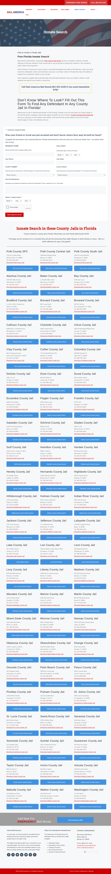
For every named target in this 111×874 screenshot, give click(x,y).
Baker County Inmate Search (56, 293)
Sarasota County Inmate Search (90, 733)
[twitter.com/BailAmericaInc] (17, 854)
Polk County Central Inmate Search (56, 268)
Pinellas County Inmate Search (22, 709)
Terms (71, 871)
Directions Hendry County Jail (16, 483)
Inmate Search (80, 9)
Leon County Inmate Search (90, 562)
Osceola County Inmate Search (22, 684)
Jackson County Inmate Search (22, 537)
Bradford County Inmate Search (22, 317)
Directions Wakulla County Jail (17, 801)
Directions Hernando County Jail (51, 483)
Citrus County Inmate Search (90, 342)
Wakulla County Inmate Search (22, 806)
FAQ (27, 15)
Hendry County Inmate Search (22, 488)
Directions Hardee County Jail (84, 458)
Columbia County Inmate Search (90, 366)
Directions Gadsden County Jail (17, 434)
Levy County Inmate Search (22, 586)
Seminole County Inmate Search (22, 757)
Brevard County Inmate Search (56, 317)
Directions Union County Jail (49, 776)
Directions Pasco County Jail (83, 678)
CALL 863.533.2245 (98, 3)
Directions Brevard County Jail (50, 311)
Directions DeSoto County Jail (16, 385)
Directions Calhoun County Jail (17, 336)
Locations (41, 9)
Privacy (76, 871)
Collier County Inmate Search (56, 366)
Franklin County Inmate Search (90, 415)
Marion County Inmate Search (56, 611)
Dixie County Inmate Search (56, 390)
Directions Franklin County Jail (84, 409)
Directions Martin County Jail (83, 605)
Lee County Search (56, 562)
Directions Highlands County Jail (85, 483)
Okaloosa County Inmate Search (22, 660)
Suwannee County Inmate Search (90, 757)
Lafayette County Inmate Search (90, 537)
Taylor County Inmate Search (22, 782)
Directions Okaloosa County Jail (17, 654)
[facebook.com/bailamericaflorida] (8, 854)
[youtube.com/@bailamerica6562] (13, 854)
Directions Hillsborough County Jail (18, 507)
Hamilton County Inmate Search (56, 464)
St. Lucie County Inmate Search (22, 733)
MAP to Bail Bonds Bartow (85, 847)
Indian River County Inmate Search (90, 513)
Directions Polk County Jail (15, 262)
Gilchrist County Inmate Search (56, 439)
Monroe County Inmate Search (56, 635)
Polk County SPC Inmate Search (22, 268)
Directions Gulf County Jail (15, 458)
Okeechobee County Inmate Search (56, 660)
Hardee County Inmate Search (90, 464)
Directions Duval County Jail (83, 385)
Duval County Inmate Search (90, 390)
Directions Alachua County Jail (17, 287)
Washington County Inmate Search (90, 806)
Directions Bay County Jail (82, 287)
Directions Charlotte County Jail (50, 336)
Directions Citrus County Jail (83, 336)
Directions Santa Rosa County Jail (51, 727)
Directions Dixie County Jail (49, 385)
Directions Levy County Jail (15, 580)
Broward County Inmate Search (90, 317)
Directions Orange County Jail (84, 654)
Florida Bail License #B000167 (86, 845)
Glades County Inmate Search (90, 439)
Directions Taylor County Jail (16, 776)
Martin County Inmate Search (90, 611)
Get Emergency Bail (75, 820)
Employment (83, 871)
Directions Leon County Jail (83, 556)
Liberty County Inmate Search (56, 586)
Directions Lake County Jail (16, 556)
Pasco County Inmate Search (90, 684)
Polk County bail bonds (52, 61)
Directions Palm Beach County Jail (51, 678)
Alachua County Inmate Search (22, 293)
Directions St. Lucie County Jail (17, 727)
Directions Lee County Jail (49, 556)
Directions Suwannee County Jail (85, 752)
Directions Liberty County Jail (50, 580)
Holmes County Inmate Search (56, 513)
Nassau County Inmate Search (90, 635)
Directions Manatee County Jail (17, 605)
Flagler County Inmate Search (56, 415)
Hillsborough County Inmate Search (22, 513)
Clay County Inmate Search (22, 366)
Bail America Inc (25, 871)
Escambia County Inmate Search (22, 415)
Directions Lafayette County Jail (84, 532)
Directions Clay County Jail (15, 360)
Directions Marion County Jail (50, 605)
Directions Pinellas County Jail (17, 703)
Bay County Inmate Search (90, 293)
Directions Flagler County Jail (50, 409)
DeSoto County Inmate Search (22, 390)
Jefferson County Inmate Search (56, 537)
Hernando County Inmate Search (56, 488)
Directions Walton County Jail (50, 801)
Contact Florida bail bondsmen (82, 115)
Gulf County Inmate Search (22, 464)
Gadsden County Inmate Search (22, 439)
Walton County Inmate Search (56, 806)
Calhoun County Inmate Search (22, 342)
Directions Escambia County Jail (17, 409)
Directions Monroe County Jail (50, 629)
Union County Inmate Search (56, 782)
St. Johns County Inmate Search (90, 709)
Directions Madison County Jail (84, 580)
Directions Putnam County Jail (50, 703)
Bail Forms (65, 9)
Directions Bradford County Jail (17, 311)
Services (29, 9)
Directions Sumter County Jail (50, 752)
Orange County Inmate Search (90, 660)
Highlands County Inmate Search (90, 488)
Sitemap (91, 871)
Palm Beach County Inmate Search (56, 684)
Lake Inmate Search (22, 562)
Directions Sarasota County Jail (84, 727)
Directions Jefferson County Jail (50, 532)
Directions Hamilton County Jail (50, 458)
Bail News (54, 9)
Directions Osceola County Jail (17, 678)
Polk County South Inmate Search (90, 268)
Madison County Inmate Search (90, 586)
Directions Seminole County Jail (17, 752)
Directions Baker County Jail (49, 287)
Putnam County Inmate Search (56, 709)
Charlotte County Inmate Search (56, 342)
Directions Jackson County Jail (17, 532)
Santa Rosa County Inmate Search (56, 733)
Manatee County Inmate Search (22, 611)
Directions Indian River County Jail (85, 507)
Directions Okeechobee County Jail (51, 654)
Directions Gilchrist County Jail (50, 434)
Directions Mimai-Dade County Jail (18, 629)
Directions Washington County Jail (85, 801)
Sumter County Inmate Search (56, 757)
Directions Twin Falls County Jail (85, 629)
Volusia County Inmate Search (90, 782)
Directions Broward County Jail (84, 311)
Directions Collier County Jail (49, 360)
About (93, 9)
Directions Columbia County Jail (84, 360)
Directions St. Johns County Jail (84, 703)
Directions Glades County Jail (84, 434)
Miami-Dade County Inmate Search (22, 635)
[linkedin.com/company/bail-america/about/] (21, 854)
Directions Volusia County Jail (84, 776)
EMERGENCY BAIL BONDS (76, 3)
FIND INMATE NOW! (14, 215)
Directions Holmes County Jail (50, 507)
